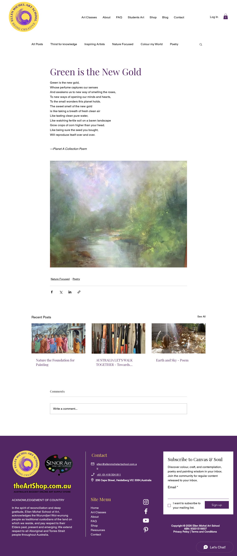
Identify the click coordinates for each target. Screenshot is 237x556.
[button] (153, 17)
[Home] (92, 480)
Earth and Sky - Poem (172, 360)
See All (201, 316)
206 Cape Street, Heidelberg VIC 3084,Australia (123, 480)
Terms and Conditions (204, 531)
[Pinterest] (146, 529)
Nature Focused (122, 44)
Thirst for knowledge (63, 44)
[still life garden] (179, 338)
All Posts (37, 44)
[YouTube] (146, 520)
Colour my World (152, 44)
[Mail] (93, 464)
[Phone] (93, 474)
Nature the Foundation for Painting (55, 362)
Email (173, 487)
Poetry (174, 44)
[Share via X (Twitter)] (61, 292)
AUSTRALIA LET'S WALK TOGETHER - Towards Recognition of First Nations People (117, 362)
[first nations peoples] (119, 338)
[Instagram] (146, 502)
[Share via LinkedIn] (70, 292)
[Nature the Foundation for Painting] (58, 338)
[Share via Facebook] (52, 292)
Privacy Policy (181, 531)
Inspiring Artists (94, 44)
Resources (98, 530)
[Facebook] (146, 511)
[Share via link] (79, 292)
